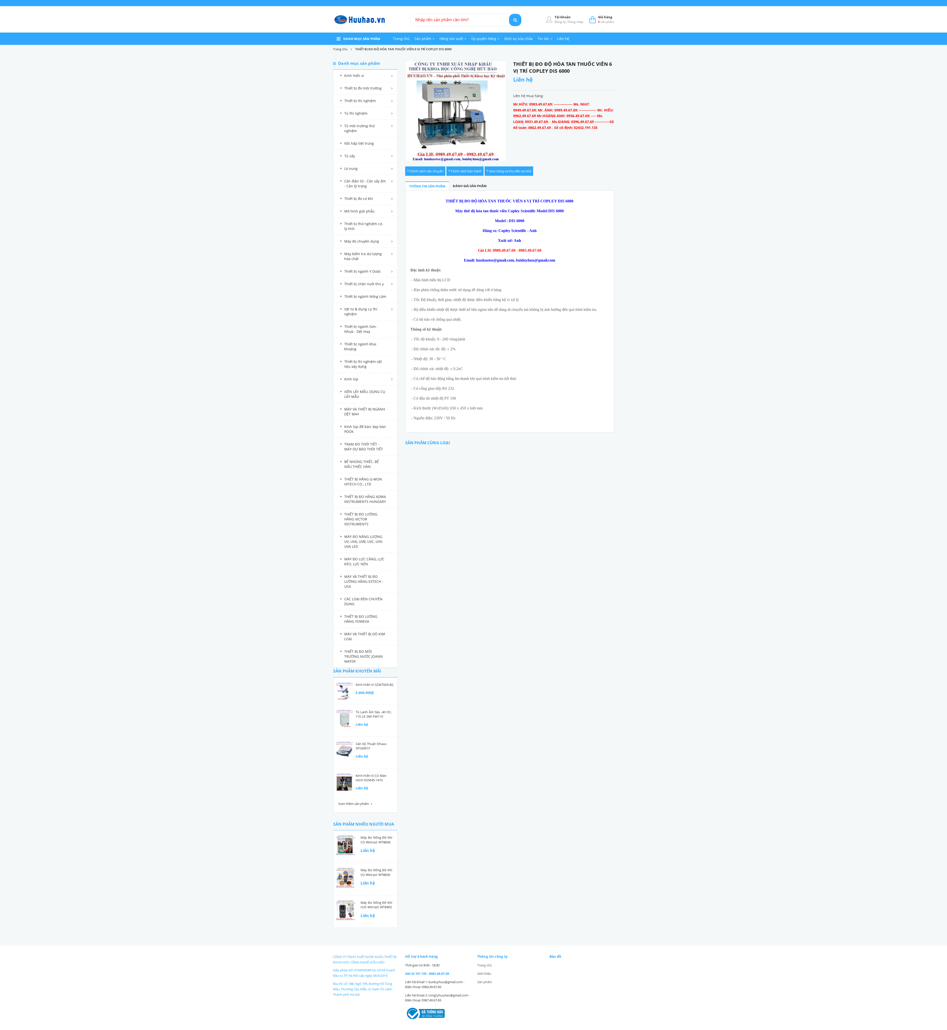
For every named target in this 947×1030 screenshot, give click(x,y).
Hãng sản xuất (451, 38)
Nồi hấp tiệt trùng (359, 143)
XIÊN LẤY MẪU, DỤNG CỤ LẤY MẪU (364, 394)
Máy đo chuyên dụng (361, 241)
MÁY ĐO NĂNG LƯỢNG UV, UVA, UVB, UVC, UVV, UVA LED (363, 541)
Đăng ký (560, 22)
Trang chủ (401, 38)
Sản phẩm (423, 38)
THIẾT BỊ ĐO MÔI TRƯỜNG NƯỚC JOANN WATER (363, 656)
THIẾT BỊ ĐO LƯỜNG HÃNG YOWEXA (360, 619)
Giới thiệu (484, 973)
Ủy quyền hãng (484, 38)
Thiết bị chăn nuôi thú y (364, 284)
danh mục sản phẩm (361, 38)
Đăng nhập (575, 22)
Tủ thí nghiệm (355, 113)
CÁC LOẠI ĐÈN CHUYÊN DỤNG (363, 601)
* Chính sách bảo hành (465, 171)
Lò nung (351, 168)
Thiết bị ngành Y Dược (362, 271)
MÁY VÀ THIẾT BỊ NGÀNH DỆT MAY (364, 411)
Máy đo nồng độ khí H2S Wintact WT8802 (376, 904)
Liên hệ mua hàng (528, 95)
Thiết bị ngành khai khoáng (360, 346)
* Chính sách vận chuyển (425, 171)
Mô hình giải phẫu (359, 211)
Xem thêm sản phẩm (354, 803)
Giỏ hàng (605, 17)
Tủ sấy (349, 156)
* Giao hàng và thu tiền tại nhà (509, 171)
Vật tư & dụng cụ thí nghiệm (360, 311)
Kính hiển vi (354, 75)
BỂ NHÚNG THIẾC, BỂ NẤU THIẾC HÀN (361, 464)
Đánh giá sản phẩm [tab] (470, 186)
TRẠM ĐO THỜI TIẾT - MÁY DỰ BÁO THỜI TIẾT (363, 446)
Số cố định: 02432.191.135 (576, 127)
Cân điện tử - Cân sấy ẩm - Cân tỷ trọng (365, 183)
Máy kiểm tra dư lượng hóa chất (363, 256)
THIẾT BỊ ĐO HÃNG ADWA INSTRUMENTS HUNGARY (365, 499)
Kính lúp (351, 379)
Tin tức (544, 38)
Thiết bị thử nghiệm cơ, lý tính (363, 226)
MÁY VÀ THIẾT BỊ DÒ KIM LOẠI (364, 636)
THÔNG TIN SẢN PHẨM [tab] (427, 186)
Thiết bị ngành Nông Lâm (365, 296)
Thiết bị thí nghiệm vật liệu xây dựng (363, 364)
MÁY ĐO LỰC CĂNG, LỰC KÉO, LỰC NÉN (364, 561)
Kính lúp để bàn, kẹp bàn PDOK (365, 429)
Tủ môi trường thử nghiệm (359, 128)
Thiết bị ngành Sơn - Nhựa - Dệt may (361, 329)
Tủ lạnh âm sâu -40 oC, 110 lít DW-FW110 (374, 714)
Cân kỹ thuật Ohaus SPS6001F (371, 746)
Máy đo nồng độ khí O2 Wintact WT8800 (376, 872)
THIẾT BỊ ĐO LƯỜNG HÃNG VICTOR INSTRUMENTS (360, 519)
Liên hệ (563, 38)
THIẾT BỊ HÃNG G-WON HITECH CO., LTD (363, 481)
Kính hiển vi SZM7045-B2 (375, 684)
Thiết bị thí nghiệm (360, 100)
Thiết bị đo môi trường (363, 88)
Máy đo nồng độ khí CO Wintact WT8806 (376, 839)
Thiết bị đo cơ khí (358, 198)
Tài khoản (563, 17)
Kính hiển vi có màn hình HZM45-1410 (371, 777)
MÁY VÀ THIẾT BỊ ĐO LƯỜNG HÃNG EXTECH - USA (363, 581)
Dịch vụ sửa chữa (518, 38)
